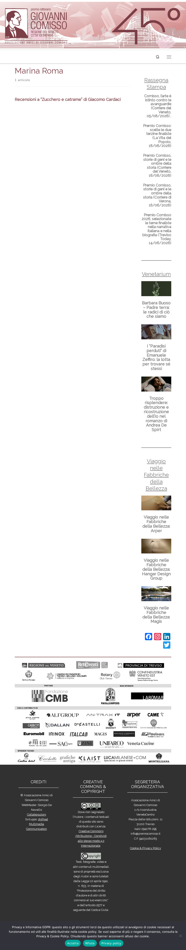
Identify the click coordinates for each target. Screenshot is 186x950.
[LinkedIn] (166, 637)
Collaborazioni (36, 814)
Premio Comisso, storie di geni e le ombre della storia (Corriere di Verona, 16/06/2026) (157, 195)
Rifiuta (90, 943)
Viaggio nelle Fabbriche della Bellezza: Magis (156, 614)
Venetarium (156, 274)
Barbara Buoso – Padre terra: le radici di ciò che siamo (156, 309)
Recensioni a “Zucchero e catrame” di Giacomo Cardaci (68, 99)
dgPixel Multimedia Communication (37, 824)
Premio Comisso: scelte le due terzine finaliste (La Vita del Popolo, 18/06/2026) (157, 136)
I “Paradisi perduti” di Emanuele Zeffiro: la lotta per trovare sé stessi (156, 357)
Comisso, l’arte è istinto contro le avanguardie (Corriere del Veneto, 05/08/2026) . (157, 106)
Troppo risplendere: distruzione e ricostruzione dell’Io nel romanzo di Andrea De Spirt (156, 414)
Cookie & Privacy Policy (145, 848)
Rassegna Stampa (156, 83)
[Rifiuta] (180, 935)
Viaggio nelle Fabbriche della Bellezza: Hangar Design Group (156, 569)
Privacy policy (111, 943)
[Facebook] (148, 637)
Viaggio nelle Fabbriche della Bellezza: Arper (156, 524)
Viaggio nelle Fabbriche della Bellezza (156, 475)
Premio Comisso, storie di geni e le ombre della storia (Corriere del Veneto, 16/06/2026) (157, 165)
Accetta (72, 943)
